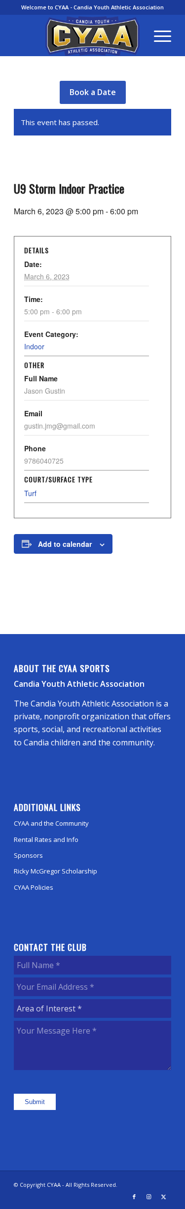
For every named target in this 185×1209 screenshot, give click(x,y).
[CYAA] (92, 36)
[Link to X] (163, 1196)
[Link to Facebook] (134, 1196)
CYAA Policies (33, 887)
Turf (30, 493)
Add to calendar (65, 544)
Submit (35, 1102)
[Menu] (157, 35)
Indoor (34, 346)
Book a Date (93, 92)
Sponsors (28, 855)
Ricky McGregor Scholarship (55, 871)
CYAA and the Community (51, 823)
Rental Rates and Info (46, 839)
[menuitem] (157, 35)
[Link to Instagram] (149, 1196)
